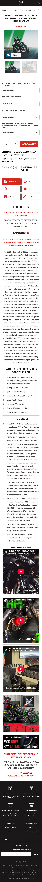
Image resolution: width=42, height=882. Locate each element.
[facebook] (10, 167)
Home (9, 10)
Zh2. (11, 162)
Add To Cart (29, 144)
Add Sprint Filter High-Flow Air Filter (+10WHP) (18, 84)
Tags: (4, 159)
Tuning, (10, 159)
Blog (10, 831)
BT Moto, (21, 159)
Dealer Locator (31, 823)
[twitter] (15, 167)
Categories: (7, 152)
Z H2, (4, 162)
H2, (8, 162)
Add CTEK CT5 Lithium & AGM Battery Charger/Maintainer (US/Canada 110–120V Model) (20, 126)
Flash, (15, 159)
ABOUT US (10, 823)
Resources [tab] (31, 189)
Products (16, 10)
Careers (31, 827)
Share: (5, 167)
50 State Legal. (18, 155)
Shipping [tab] (12, 196)
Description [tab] (12, 181)
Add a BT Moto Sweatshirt (13, 110)
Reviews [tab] (30, 196)
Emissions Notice (10, 827)
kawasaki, (28, 159)
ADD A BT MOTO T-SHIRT (11, 97)
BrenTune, (36, 159)
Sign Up (36, 854)
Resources (31, 819)
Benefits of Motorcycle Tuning (31, 831)
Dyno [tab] (29, 181)
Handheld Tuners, (19, 152)
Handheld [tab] (11, 189)
